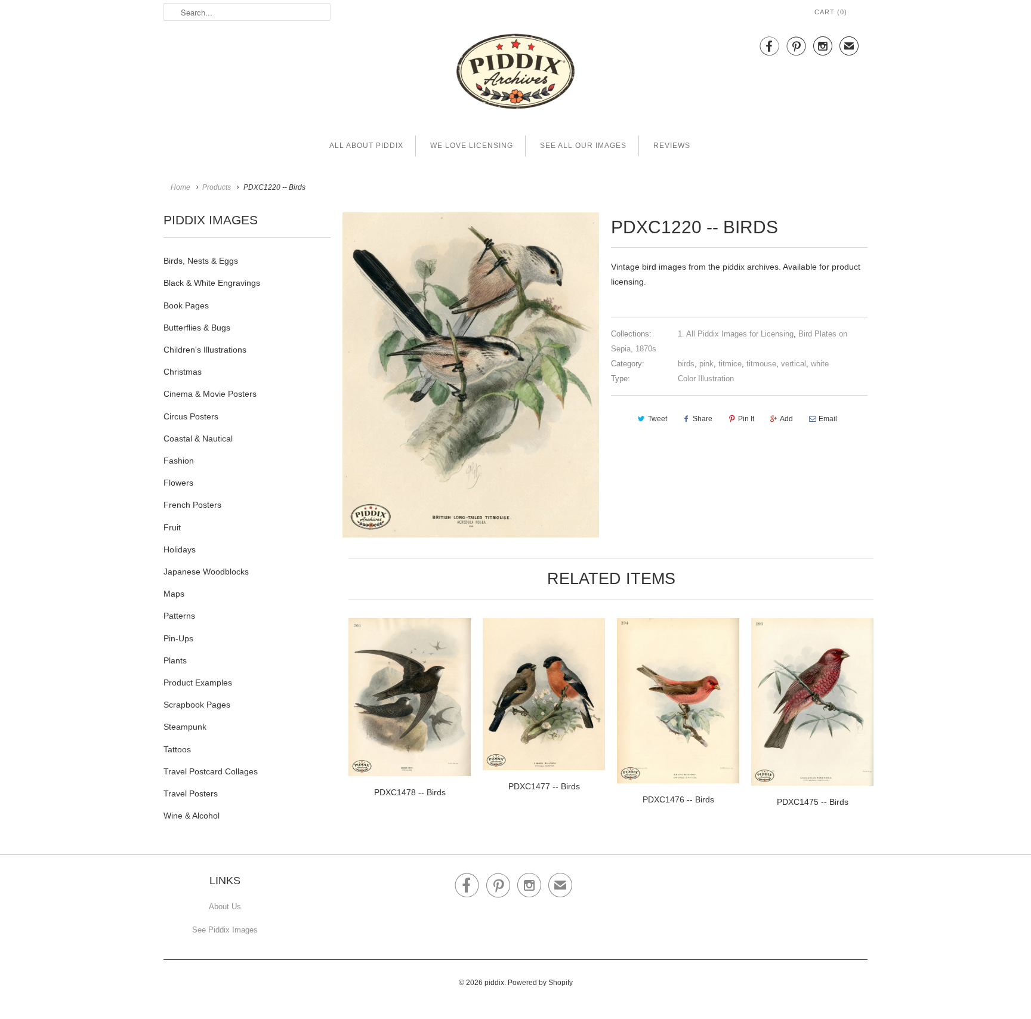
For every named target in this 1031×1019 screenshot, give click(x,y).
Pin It (746, 419)
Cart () (830, 12)
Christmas (182, 371)
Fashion (178, 460)
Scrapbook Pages (196, 704)
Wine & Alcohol (191, 815)
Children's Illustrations (204, 349)
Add (786, 419)
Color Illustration (706, 378)
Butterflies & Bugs (196, 327)
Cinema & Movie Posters (210, 394)
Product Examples (197, 682)
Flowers (178, 482)
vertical (793, 363)
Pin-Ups (178, 638)
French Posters (192, 505)
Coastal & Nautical (198, 438)
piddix (494, 982)
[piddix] (515, 74)
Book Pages (186, 305)
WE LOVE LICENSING (471, 145)
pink (706, 363)
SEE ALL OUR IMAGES (583, 145)
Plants (175, 660)
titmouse (761, 363)
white (820, 363)
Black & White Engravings (211, 283)
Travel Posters (190, 793)
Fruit (172, 527)
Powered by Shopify (540, 982)
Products (216, 187)
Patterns (179, 615)
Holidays (179, 549)
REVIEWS (671, 145)
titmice (730, 363)
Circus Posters (190, 416)
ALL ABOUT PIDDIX (366, 145)
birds (686, 363)
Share (702, 419)
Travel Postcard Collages (210, 771)
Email (828, 419)
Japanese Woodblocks (206, 571)
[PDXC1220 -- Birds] (470, 375)
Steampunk (184, 726)
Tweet (657, 419)
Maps (173, 593)
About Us (225, 906)
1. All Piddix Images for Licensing (736, 333)
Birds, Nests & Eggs (200, 260)
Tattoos (177, 749)
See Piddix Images (225, 929)
